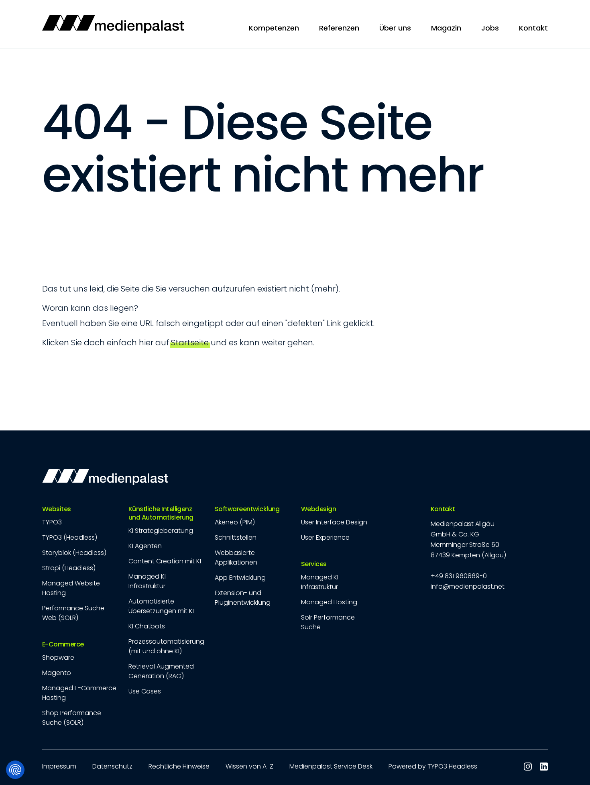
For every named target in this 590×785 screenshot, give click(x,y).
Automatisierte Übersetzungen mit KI (161, 606)
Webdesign (318, 509)
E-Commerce (63, 644)
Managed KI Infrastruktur (147, 581)
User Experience (325, 537)
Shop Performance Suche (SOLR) (71, 717)
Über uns (395, 28)
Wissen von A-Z (249, 766)
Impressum (59, 766)
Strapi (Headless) (69, 568)
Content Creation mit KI (164, 561)
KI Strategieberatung (160, 530)
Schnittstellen (235, 537)
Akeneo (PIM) (235, 522)
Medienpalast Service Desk (330, 766)
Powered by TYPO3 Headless (433, 766)
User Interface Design (334, 522)
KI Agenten (145, 546)
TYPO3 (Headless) (69, 537)
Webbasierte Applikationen (236, 557)
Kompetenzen (274, 28)
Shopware (58, 657)
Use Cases (144, 691)
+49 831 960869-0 (459, 576)
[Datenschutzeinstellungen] (15, 770)
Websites (56, 509)
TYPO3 (52, 522)
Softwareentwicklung (247, 509)
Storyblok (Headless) (74, 552)
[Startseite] (113, 24)
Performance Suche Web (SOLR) (73, 613)
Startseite (190, 342)
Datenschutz (112, 766)
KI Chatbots (146, 626)
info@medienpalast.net (468, 586)
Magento (56, 672)
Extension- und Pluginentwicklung (243, 597)
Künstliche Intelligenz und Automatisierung (160, 513)
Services (314, 564)
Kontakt (443, 509)
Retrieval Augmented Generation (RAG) (161, 671)
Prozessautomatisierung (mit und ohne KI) (166, 646)
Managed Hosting (329, 602)
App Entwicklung (240, 577)
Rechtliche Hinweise (179, 766)
